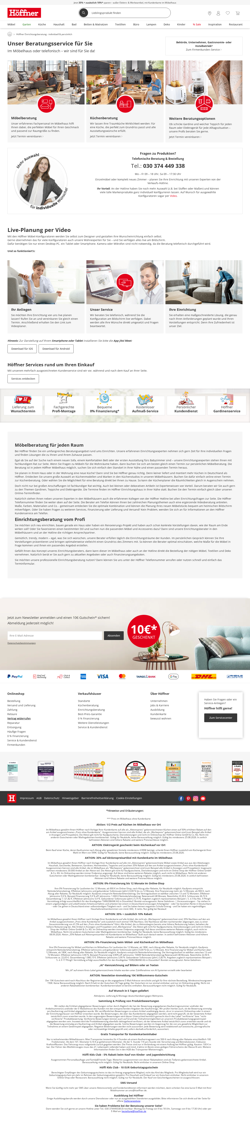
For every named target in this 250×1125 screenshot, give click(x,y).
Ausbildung (157, 709)
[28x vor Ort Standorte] (209, 13)
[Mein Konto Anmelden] (218, 13)
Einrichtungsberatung (91, 709)
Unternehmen (159, 701)
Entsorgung (14, 727)
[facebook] (181, 798)
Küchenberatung (88, 705)
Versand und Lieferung (21, 705)
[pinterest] (188, 798)
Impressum (27, 798)
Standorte (84, 701)
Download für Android (56, 348)
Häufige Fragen (16, 731)
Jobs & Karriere (159, 705)
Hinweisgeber (70, 798)
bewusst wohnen (160, 718)
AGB (39, 798)
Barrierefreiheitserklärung (97, 798)
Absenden (114, 635)
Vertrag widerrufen (19, 718)
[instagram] (195, 798)
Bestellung (13, 701)
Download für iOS (22, 348)
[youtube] (203, 798)
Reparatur (13, 723)
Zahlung (12, 709)
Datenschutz (51, 798)
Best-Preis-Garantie (90, 714)
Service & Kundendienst (22, 740)
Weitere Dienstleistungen (93, 723)
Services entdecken (23, 378)
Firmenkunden (16, 744)
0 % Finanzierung (18, 736)
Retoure (12, 714)
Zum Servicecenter (220, 717)
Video (173, 196)
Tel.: (158, 165)
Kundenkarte (158, 714)
